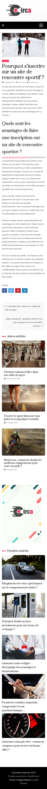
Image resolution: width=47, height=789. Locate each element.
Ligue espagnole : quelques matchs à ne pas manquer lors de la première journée (24, 322)
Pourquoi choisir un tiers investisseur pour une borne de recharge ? (20, 625)
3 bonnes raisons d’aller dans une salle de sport (21, 373)
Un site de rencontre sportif (15, 157)
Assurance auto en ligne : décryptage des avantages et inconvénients (19, 667)
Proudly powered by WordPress (23, 776)
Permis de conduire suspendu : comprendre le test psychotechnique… (20, 706)
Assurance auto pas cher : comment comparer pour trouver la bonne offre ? (23, 745)
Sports (5, 61)
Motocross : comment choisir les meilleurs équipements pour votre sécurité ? (23, 463)
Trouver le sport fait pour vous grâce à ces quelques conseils (22, 417)
